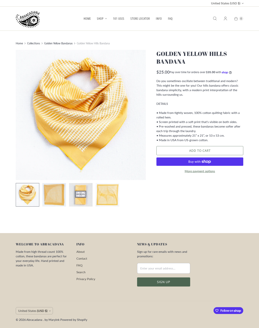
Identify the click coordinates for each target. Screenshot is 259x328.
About (80, 251)
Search (81, 272)
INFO (159, 18)
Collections (33, 43)
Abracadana (34, 319)
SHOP (100, 18)
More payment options (200, 171)
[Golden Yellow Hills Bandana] (81, 115)
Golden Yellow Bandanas (58, 43)
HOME (87, 18)
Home (19, 43)
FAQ (170, 18)
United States (225, 3)
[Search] (215, 18)
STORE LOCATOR (140, 18)
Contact (81, 258)
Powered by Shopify (73, 319)
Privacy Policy (85, 279)
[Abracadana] (28, 18)
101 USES (118, 18)
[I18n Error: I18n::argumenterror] (27, 195)
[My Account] (225, 18)
